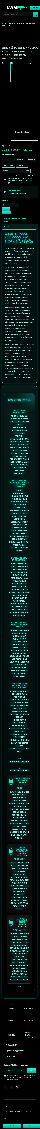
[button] (12, 94)
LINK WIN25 (11, 1035)
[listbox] (20, 165)
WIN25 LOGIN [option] (24, 171)
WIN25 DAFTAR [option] (8, 171)
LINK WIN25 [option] (22, 165)
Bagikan (7, 221)
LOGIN (5, 209)
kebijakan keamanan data (24, 1077)
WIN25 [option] (6, 160)
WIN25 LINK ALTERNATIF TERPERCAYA (28, 1035)
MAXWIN (11, 1021)
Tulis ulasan (28, 150)
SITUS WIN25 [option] (19, 160)
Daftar (35, 7)
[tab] (20, 226)
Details (6, 227)
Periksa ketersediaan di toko (15, 218)
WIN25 (7, 267)
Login (24, 7)
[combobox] (20, 14)
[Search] (35, 14)
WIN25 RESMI (28, 1021)
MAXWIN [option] (31, 160)
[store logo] (15, 7)
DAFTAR (6, 212)
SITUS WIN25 (28, 1008)
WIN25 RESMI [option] (8, 165)
